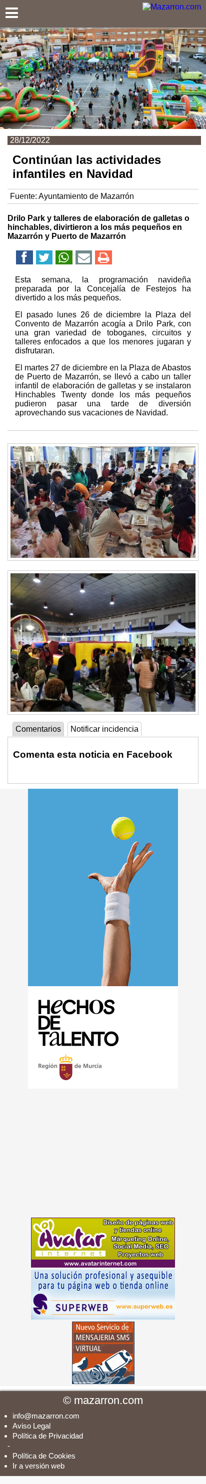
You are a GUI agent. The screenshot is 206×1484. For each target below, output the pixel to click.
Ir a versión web (38, 1466)
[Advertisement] (103, 1153)
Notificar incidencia (104, 729)
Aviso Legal (31, 1426)
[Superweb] (103, 1317)
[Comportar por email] (84, 259)
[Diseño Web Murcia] (103, 1265)
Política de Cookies (44, 1456)
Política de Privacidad (47, 1436)
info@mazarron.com (46, 1416)
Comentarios (38, 729)
